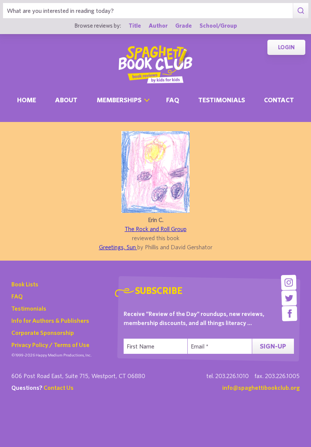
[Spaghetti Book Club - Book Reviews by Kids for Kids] (155, 64)
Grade (183, 25)
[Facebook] (289, 313)
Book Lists (24, 284)
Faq (172, 100)
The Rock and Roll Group (156, 228)
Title (135, 25)
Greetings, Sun (118, 247)
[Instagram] (289, 282)
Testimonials (221, 100)
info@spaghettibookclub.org (261, 387)
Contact (279, 100)
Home (26, 100)
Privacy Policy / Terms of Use (50, 344)
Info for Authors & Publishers (50, 320)
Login (286, 47)
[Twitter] (289, 298)
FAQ (17, 296)
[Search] (300, 10)
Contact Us (59, 387)
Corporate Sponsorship (42, 332)
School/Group (218, 25)
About (66, 100)
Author (158, 25)
